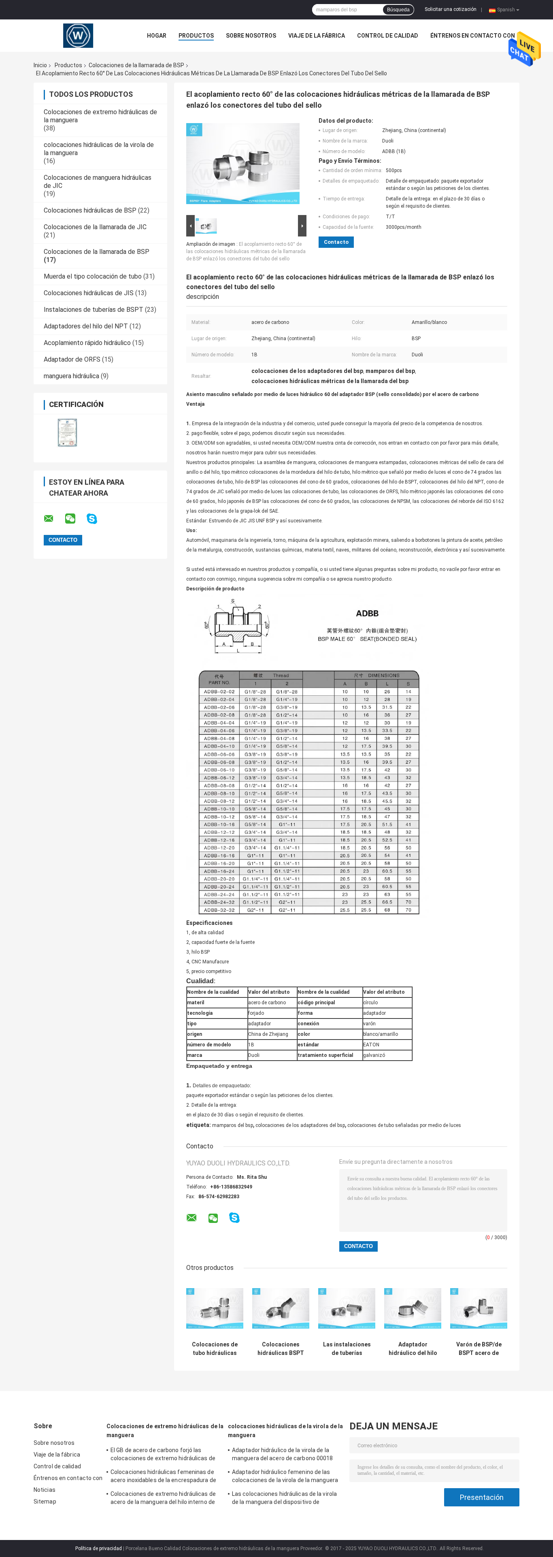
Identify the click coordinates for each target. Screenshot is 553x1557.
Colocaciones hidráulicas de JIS (89, 293)
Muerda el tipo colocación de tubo (93, 276)
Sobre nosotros (251, 35)
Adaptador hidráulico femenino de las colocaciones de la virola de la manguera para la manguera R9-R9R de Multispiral (285, 1477)
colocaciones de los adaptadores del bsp (300, 1125)
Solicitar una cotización (450, 9)
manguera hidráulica (71, 376)
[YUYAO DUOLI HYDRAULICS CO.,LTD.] (78, 35)
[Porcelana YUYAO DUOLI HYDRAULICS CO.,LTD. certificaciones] (67, 433)
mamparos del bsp (232, 1125)
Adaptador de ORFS (72, 359)
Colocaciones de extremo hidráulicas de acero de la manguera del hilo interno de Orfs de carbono (163, 1499)
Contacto (336, 242)
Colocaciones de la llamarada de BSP (136, 65)
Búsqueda (398, 10)
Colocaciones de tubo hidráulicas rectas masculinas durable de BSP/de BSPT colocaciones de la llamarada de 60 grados (214, 1349)
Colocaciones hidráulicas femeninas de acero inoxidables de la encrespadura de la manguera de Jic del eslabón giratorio (163, 1477)
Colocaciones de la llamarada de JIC (95, 227)
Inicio (40, 65)
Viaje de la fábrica (316, 35)
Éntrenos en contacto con (472, 35)
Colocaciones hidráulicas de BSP (90, 210)
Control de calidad (387, 35)
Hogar (156, 35)
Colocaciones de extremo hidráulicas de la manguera (164, 1430)
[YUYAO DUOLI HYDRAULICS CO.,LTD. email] (54, 518)
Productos (196, 35)
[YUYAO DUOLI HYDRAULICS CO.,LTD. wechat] (75, 518)
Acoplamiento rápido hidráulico (87, 343)
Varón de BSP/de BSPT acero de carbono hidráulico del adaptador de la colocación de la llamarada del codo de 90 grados (479, 1349)
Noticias (44, 1490)
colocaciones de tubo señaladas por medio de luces (404, 1125)
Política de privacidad (98, 1548)
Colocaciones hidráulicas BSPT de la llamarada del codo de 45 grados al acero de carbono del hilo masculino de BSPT (280, 1349)
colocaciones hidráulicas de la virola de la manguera (285, 1430)
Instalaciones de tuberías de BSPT (93, 309)
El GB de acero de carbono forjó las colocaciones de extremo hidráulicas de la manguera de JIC (163, 1455)
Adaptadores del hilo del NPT (86, 326)
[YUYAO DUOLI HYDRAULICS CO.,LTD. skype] (97, 519)
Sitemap (45, 1501)
